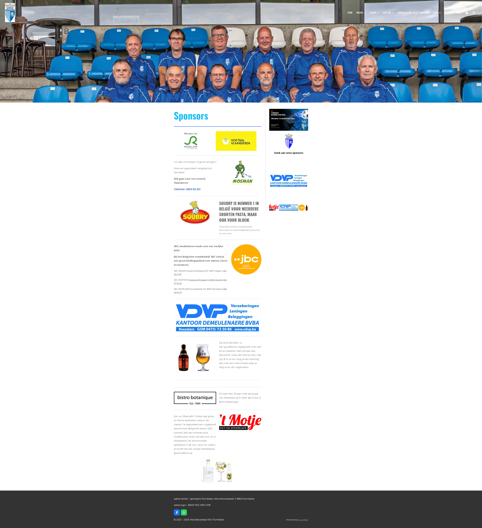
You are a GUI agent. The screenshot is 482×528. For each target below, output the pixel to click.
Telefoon (179, 189)
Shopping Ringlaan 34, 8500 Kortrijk (206, 280)
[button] (306, 160)
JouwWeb (303, 520)
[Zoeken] (474, 12)
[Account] (467, 12)
